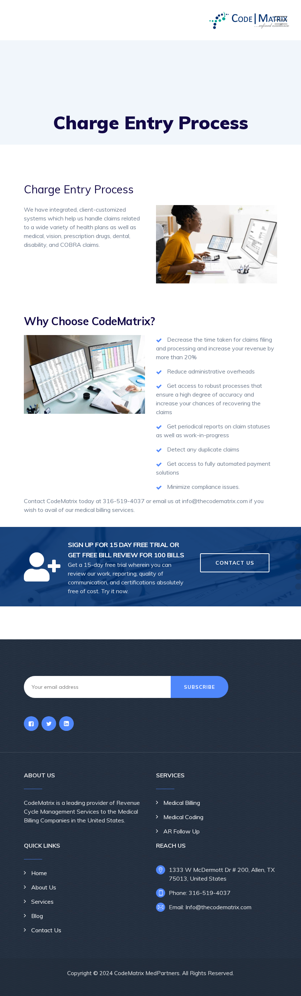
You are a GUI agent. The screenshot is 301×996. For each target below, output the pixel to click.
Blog (37, 915)
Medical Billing (181, 802)
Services (42, 901)
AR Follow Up (181, 831)
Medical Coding (183, 817)
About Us (43, 887)
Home (39, 873)
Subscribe (199, 687)
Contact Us (46, 930)
